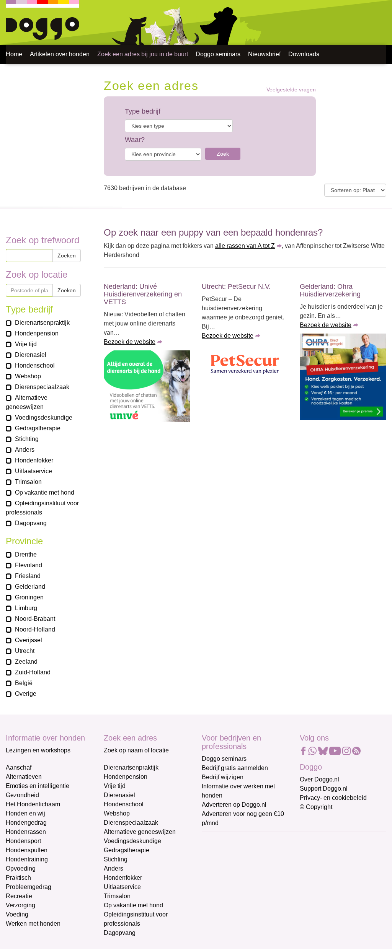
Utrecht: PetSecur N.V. (236, 286)
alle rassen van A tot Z (245, 246)
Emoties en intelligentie (37, 786)
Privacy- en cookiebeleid (333, 797)
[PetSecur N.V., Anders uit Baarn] (245, 365)
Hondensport (23, 841)
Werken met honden (33, 923)
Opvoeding (21, 868)
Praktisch (18, 877)
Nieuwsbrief (264, 54)
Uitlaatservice (122, 887)
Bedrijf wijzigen (222, 777)
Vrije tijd (115, 786)
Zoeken (66, 255)
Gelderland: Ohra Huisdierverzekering (330, 290)
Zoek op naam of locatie (136, 750)
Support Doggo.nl (324, 788)
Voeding (17, 914)
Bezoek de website (129, 342)
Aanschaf (18, 767)
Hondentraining (27, 859)
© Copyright (316, 807)
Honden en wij (25, 813)
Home (14, 54)
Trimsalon (117, 896)
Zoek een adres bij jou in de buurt (142, 54)
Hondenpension (125, 776)
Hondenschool (124, 804)
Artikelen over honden (60, 54)
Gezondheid (22, 795)
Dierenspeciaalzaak (131, 822)
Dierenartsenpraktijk (131, 767)
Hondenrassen (26, 832)
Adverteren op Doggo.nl (234, 804)
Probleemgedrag (28, 887)
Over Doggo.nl (319, 779)
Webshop (117, 813)
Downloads (303, 54)
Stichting (115, 859)
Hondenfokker (123, 877)
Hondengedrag (26, 822)
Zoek (223, 154)
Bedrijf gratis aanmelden (235, 768)
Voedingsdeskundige (132, 841)
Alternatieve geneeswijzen (140, 832)
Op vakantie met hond (133, 905)
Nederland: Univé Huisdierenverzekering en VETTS (143, 294)
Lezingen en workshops (38, 750)
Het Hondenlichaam (33, 804)
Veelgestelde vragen (291, 90)
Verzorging (20, 905)
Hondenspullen (26, 850)
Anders (113, 868)
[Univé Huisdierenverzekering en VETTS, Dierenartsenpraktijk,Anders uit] (147, 386)
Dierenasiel (119, 795)
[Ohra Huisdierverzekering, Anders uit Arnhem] (343, 377)
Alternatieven (24, 776)
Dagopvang (120, 932)
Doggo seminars (218, 54)
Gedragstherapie (126, 850)
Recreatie (19, 896)
